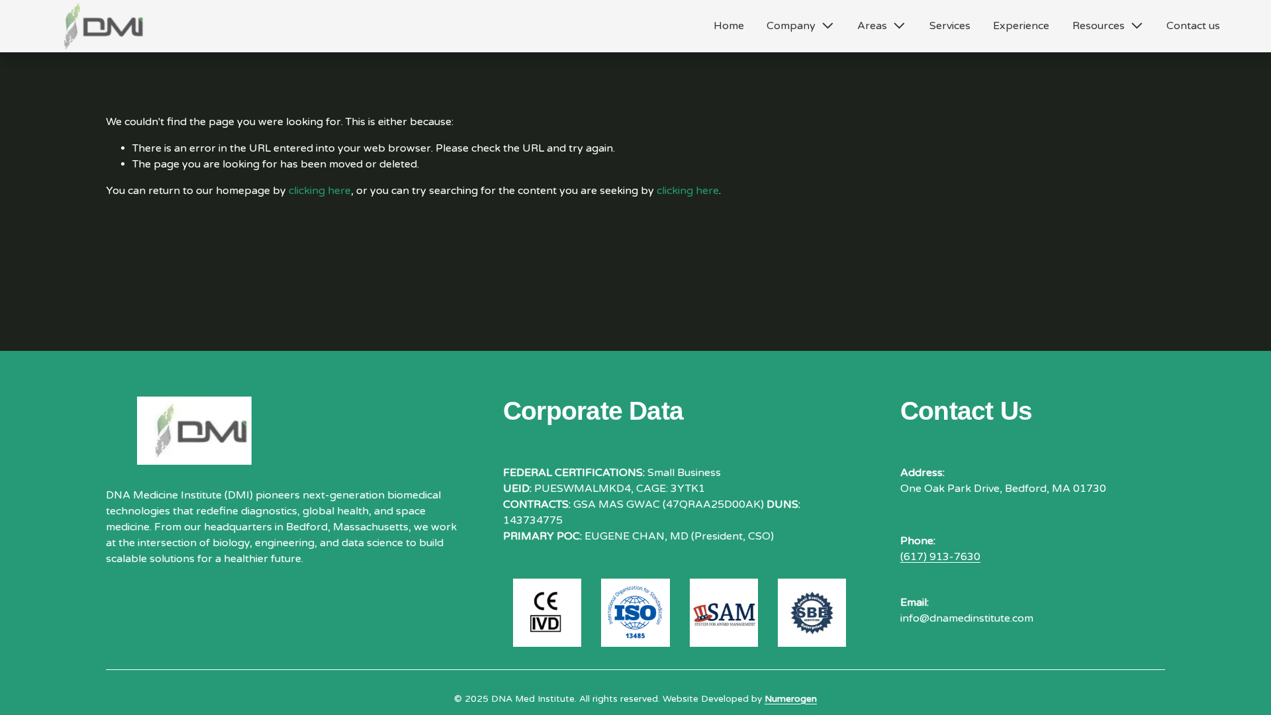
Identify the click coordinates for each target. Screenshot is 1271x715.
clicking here (320, 190)
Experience (1021, 25)
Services (949, 25)
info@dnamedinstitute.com (966, 618)
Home (729, 25)
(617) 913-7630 (940, 556)
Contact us (1193, 25)
